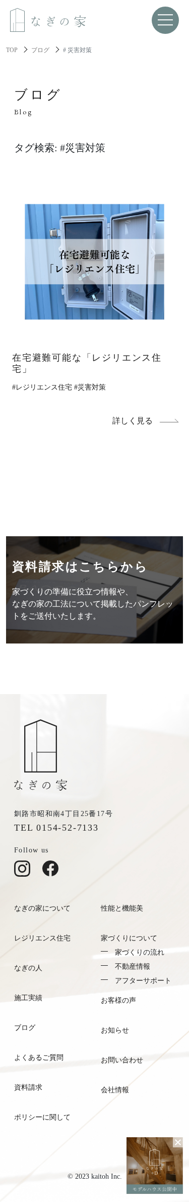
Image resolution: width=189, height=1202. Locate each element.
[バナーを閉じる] (178, 1142)
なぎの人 (28, 968)
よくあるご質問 (39, 1057)
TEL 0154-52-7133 (56, 828)
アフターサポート (143, 980)
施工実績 (28, 998)
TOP (12, 50)
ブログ (40, 50)
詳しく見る (132, 421)
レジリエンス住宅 (42, 938)
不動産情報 (132, 966)
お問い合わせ (122, 1060)
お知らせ (115, 1030)
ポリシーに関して (42, 1117)
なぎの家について (42, 908)
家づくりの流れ (139, 952)
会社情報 (115, 1090)
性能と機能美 (122, 908)
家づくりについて (129, 938)
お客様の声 (118, 1000)
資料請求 (28, 1087)
